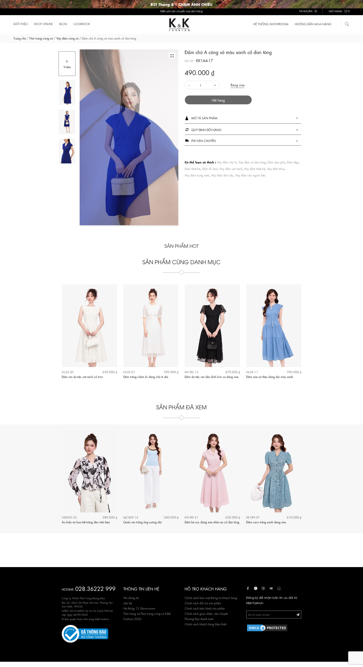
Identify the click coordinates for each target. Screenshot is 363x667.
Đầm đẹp (293, 162)
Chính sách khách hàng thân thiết (205, 624)
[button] (243, 118)
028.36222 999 (95, 588)
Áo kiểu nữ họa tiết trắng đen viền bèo (86, 522)
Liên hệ (127, 603)
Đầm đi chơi (210, 168)
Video (67, 67)
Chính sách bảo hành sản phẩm (205, 608)
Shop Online (43, 24)
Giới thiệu (20, 24)
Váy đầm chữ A (227, 162)
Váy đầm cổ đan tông (252, 162)
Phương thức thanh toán (199, 619)
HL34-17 (252, 372)
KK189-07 (253, 517)
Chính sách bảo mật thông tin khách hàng (211, 597)
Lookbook (82, 24)
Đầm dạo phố (276, 162)
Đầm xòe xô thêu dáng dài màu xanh (269, 376)
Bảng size (238, 85)
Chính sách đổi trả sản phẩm (203, 603)
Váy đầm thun (275, 168)
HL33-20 (68, 372)
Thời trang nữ (131, 613)
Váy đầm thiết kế (254, 168)
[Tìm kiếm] (347, 23)
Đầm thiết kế (192, 168)
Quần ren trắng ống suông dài (142, 522)
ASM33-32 (69, 517)
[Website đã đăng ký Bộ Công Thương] (85, 633)
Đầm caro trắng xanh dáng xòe (266, 522)
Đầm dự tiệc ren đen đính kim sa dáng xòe (211, 376)
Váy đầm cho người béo (250, 175)
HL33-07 (129, 372)
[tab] (243, 118)
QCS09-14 (130, 517)
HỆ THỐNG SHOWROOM (270, 24)
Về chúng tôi (131, 597)
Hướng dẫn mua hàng (313, 24)
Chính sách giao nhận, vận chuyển (206, 613)
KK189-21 (191, 517)
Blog (63, 24)
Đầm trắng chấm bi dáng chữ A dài (145, 376)
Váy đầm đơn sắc (222, 175)
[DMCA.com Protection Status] (267, 627)
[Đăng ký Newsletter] (298, 614)
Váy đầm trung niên (197, 175)
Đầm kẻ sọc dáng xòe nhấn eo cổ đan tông (212, 522)
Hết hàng (218, 100)
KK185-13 (191, 372)
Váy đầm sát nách (231, 168)
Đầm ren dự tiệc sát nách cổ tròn (82, 376)
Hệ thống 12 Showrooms (139, 608)
